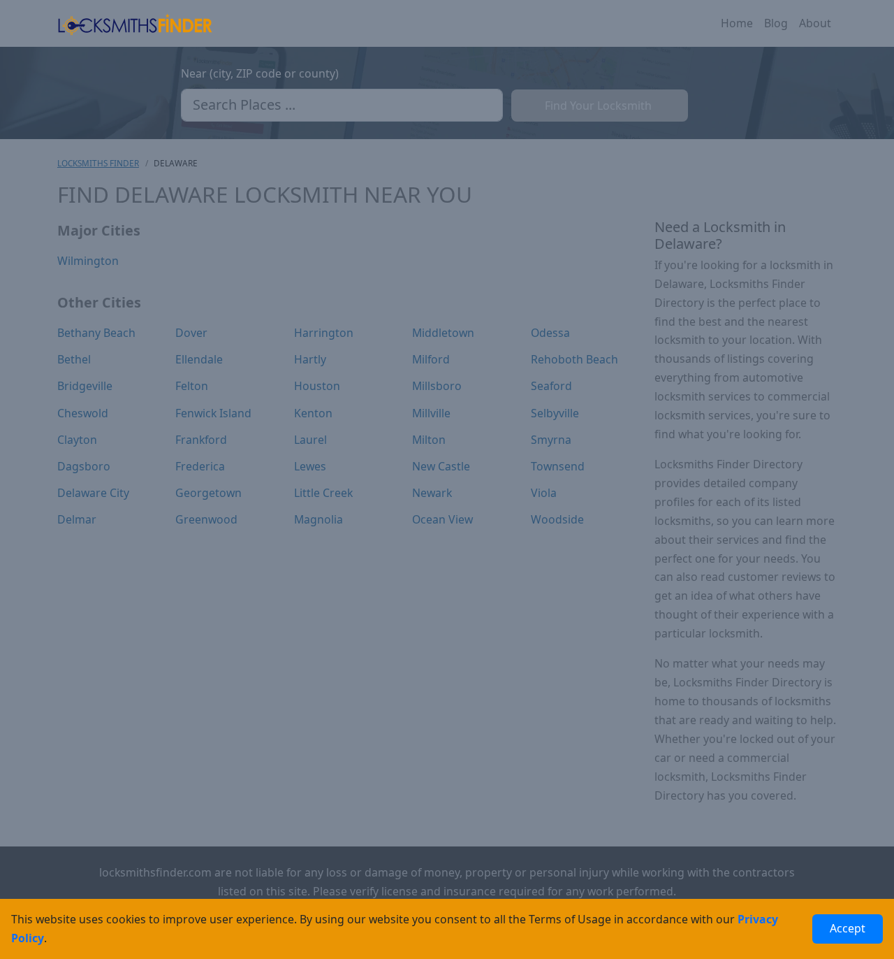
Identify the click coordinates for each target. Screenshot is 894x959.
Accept (847, 928)
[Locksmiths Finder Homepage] (134, 23)
